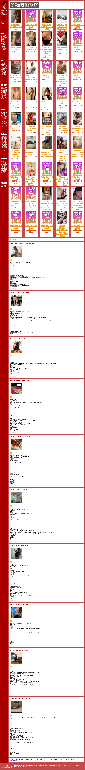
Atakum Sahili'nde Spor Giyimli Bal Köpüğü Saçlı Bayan (62, 205)
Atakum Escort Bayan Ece (16, 127)
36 (50, 759)
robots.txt (22, 766)
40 (55, 759)
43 (59, 759)
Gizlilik (11, 766)
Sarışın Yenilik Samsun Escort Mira (16, 77)
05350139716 (62, 53)
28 (40, 759)
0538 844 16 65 (31, 157)
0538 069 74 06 (46, 110)
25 (36, 759)
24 (35, 759)
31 (43, 759)
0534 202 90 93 (15, 159)
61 (82, 759)
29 (41, 759)
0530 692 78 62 (31, 81)
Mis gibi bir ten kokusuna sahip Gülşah (31, 153)
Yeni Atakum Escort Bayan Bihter (15, 104)
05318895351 (16, 51)
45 (61, 759)
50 (68, 759)
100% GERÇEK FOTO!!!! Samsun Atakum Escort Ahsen (62, 79)
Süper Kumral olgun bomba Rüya (31, 104)
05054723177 (62, 85)
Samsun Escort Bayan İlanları (4, 30)
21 (31, 759)
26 (37, 759)
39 (54, 759)
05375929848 (16, 81)
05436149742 (16, 130)
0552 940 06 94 (15, 108)
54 (73, 759)
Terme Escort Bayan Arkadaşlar (58, 765)
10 (17, 759)
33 (46, 759)
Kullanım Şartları (16, 766)
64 (13, 760)
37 (51, 759)
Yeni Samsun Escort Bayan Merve (62, 49)
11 (18, 759)
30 (42, 759)
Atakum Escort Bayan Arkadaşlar (20, 765)
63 (11, 760)
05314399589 (16, 31)
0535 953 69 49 (31, 132)
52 (70, 759)
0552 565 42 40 (62, 132)
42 (57, 759)
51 (69, 759)
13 (21, 759)
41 (56, 759)
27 (38, 759)
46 (63, 759)
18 (27, 759)
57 (77, 759)
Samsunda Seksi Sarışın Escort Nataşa (62, 128)
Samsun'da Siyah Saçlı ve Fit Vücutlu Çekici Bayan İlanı (77, 205)
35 (49, 759)
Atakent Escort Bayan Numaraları (45, 765)
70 (20, 760)
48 (65, 759)
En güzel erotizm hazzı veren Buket (31, 128)
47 (64, 759)
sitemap (26, 766)
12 (19, 759)
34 (47, 759)
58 (78, 759)
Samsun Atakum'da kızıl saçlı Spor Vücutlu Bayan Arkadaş (47, 205)
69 (19, 760)
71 (22, 760)
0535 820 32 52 (46, 59)
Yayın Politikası (7, 766)
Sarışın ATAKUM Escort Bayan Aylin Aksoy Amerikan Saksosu (46, 52)
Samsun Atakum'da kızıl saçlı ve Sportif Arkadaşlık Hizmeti (31, 181)
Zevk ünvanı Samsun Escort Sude (47, 27)
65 (14, 760)
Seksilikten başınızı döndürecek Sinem (46, 105)
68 (18, 760)
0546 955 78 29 (31, 51)
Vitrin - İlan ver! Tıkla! (31, 26)
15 (23, 759)
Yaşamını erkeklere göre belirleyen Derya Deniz (15, 154)
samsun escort (4, 14)
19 (28, 759)
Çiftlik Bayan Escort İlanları (4, 36)
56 (75, 759)
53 (71, 759)
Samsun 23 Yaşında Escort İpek (16, 27)
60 (80, 759)
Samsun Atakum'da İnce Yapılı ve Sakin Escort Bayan (77, 154)
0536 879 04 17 (46, 134)
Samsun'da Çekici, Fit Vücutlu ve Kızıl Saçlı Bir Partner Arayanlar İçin (62, 156)
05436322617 (62, 31)
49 (66, 759)
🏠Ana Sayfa (4, 10)
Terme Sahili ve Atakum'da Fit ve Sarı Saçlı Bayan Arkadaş (47, 154)
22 (32, 759)
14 (22, 759)
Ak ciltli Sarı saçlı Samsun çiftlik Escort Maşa (46, 129)
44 (60, 759)
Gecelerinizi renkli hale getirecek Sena (31, 77)
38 (52, 759)
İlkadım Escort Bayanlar (4, 44)
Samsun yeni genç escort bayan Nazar (62, 27)
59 (79, 759)
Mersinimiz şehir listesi (3, 23)
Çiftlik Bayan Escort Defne (16, 48)
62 (10, 760)
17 (26, 759)
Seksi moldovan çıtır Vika (77, 128)
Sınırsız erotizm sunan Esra (31, 48)
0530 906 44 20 (46, 31)
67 (16, 760)
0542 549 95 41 (31, 108)
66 (15, 760)
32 (45, 759)
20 (29, 759)
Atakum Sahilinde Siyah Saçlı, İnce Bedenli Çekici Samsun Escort (62, 181)
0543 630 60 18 (77, 132)
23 (33, 759)
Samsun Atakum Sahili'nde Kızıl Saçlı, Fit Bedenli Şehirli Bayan (62, 231)
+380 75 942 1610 (31, 30)
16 (24, 759)
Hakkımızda (77, 765)
